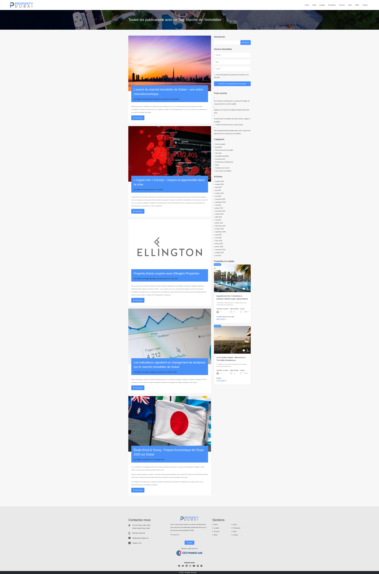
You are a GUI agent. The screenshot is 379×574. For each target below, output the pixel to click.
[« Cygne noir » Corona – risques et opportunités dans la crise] (169, 154)
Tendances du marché (160, 99)
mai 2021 (218, 220)
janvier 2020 (219, 246)
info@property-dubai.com (140, 538)
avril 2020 (218, 238)
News (350, 5)
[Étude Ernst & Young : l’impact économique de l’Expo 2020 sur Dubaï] (169, 424)
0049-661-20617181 (138, 533)
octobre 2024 (219, 184)
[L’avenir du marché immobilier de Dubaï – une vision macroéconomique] (169, 63)
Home (307, 5)
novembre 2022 (220, 199)
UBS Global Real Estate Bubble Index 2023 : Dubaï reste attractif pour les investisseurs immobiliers (232, 132)
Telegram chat (136, 543)
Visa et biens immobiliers (223, 171)
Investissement (148, 99)
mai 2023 (218, 196)
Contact (364, 5)
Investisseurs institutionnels (224, 162)
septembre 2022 (220, 202)
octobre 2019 (219, 252)
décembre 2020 (220, 226)
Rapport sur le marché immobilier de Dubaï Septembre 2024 (231, 111)
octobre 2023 (219, 193)
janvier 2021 (219, 223)
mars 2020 (218, 241)
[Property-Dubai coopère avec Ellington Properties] (169, 247)
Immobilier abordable (149, 278)
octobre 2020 (219, 229)
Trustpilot (174, 535)
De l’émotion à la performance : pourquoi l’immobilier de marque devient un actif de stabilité (232, 102)
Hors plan (146, 372)
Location (322, 5)
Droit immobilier (220, 144)
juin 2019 (218, 255)
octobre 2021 (219, 214)
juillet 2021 (218, 217)
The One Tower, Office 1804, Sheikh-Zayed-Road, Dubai (141, 526)
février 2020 (219, 243)
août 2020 (218, 235)
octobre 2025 (219, 181)
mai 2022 (218, 205)
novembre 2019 (220, 249)
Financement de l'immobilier (224, 150)
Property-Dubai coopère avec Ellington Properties (166, 273)
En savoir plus (137, 118)
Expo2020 (146, 459)
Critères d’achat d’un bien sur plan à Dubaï (229, 125)
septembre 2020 (220, 232)
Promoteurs (332, 5)
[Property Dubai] (21, 7)
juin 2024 (218, 190)
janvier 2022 (219, 208)
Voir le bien (232, 286)
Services (342, 5)
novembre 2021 (220, 211)
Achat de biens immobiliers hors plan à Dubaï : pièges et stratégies (232, 120)
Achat (314, 5)
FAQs (357, 5)
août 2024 (218, 187)
